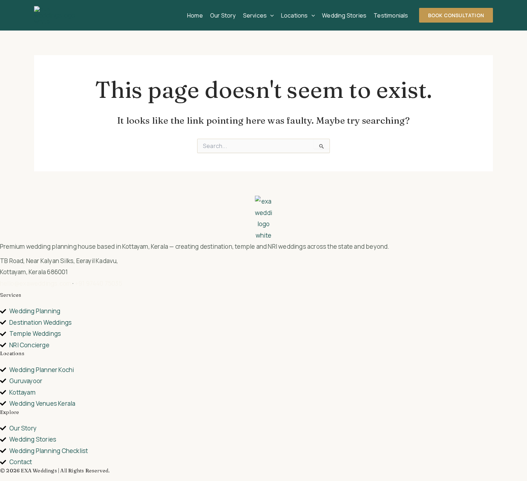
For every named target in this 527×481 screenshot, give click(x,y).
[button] (270, 15)
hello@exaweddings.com (35, 283)
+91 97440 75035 (98, 283)
